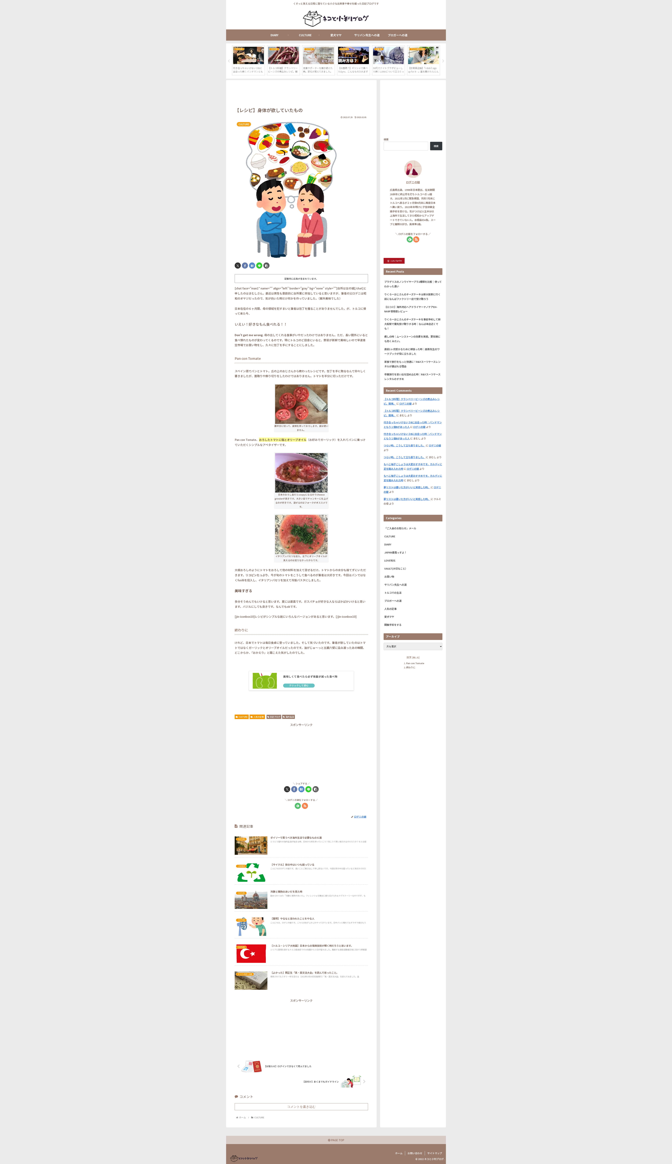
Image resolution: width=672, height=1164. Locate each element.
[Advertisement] (301, 94)
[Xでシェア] (238, 265)
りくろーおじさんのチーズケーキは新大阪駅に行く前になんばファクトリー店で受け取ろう (412, 296)
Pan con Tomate (415, 663)
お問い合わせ (415, 1153)
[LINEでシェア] (259, 265)
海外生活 (290, 716)
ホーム (398, 1153)
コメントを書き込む (301, 1106)
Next (443, 61)
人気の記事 (258, 716)
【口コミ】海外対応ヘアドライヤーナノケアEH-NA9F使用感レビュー (410, 309)
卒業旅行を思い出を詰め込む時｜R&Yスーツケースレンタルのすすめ (412, 376)
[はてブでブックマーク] (252, 265)
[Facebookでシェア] (245, 265)
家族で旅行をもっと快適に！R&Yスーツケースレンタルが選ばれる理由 (412, 364)
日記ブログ (275, 716)
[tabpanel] (248, 60)
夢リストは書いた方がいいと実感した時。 (407, 487)
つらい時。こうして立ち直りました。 (404, 445)
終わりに (410, 667)
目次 (409, 657)
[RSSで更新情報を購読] (305, 806)
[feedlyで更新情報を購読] (298, 806)
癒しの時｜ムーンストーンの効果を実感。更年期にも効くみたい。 (412, 339)
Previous (228, 61)
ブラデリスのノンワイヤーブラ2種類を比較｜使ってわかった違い (413, 284)
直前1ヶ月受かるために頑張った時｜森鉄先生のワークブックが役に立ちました (412, 351)
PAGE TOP (337, 1140)
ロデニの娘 (413, 182)
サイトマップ (434, 1153)
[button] (266, 265)
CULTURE (243, 716)
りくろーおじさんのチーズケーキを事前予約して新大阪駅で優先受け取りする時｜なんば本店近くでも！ (412, 323)
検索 (386, 139)
